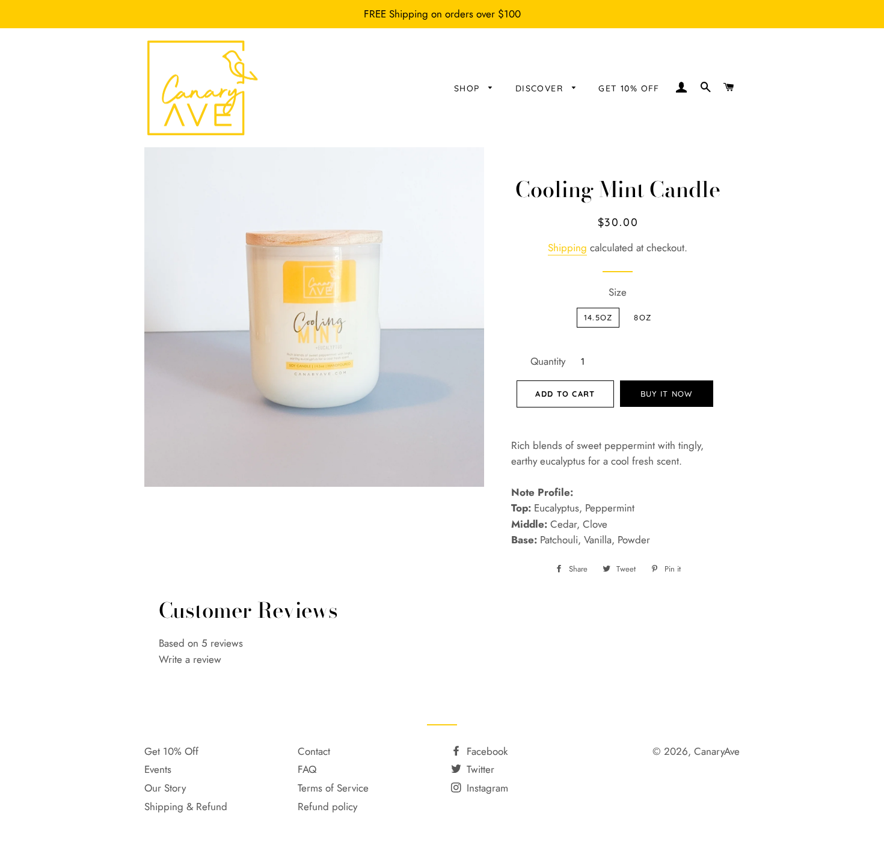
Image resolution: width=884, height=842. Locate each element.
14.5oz (598, 317)
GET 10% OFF (628, 88)
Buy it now (666, 393)
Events (157, 769)
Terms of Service (333, 788)
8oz (642, 317)
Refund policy (327, 806)
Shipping (567, 247)
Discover (540, 88)
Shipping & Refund (185, 806)
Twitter (479, 769)
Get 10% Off (171, 751)
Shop (468, 88)
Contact (314, 751)
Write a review (190, 659)
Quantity (547, 361)
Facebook (486, 751)
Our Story (165, 788)
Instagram (486, 788)
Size (618, 292)
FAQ (307, 769)
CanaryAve (717, 751)
